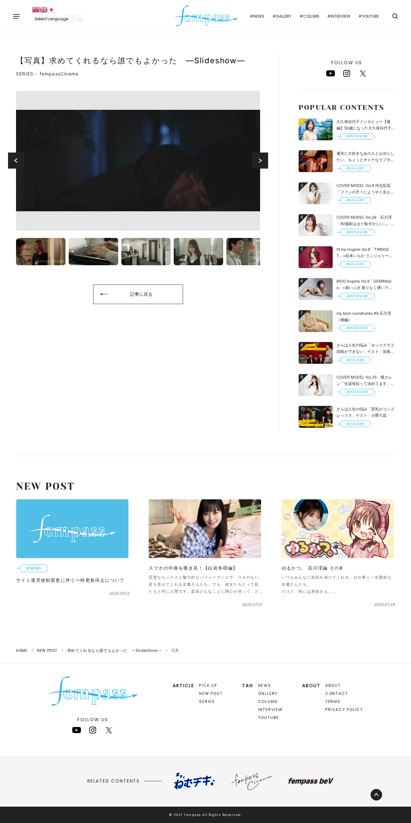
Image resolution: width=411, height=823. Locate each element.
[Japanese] (51, 9)
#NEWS (257, 16)
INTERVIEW (270, 709)
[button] (16, 161)
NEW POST (47, 650)
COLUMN (268, 701)
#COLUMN (309, 16)
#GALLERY (282, 16)
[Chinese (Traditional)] (36, 9)
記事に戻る (141, 294)
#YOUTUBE (368, 16)
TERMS (333, 701)
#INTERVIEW (338, 16)
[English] (44, 9)
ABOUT (333, 685)
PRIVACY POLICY (344, 709)
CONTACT (336, 693)
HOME (21, 650)
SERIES (207, 701)
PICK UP (208, 685)
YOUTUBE (268, 717)
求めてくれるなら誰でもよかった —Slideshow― (114, 650)
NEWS (264, 685)
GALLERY (268, 693)
